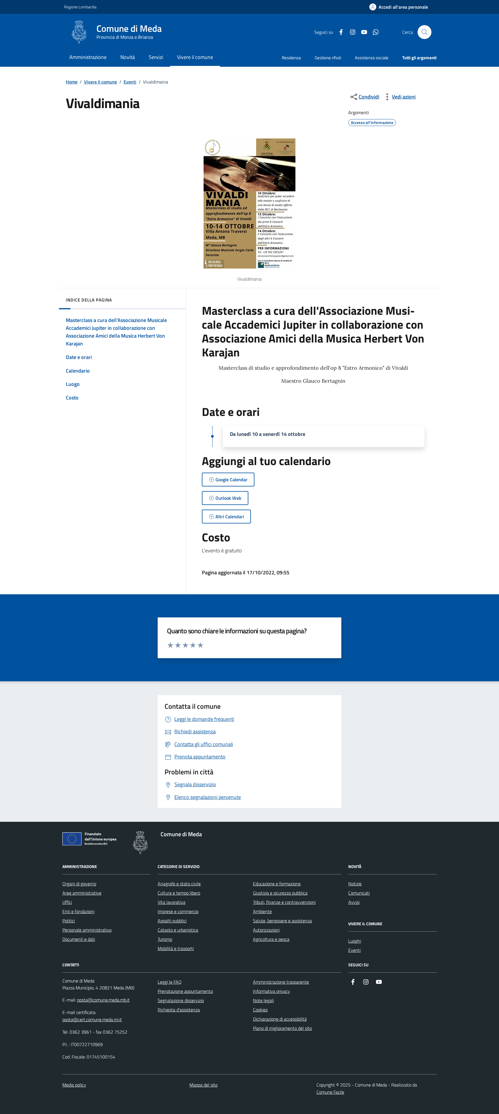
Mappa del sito (203, 1084)
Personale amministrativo (86, 929)
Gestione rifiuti (328, 57)
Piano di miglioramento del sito (282, 1028)
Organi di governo (79, 883)
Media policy (74, 1084)
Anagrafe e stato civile (179, 883)
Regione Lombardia (80, 7)
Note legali (263, 1000)
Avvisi (354, 902)
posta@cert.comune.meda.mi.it (92, 1019)
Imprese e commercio (178, 911)
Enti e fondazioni (78, 911)
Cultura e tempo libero (179, 892)
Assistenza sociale (371, 57)
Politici (68, 920)
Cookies (260, 1009)
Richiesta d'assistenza (179, 1009)
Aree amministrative (81, 892)
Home (71, 81)
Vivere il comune (100, 81)
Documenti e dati (78, 939)
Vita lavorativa (171, 902)
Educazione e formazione (277, 883)
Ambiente (262, 911)
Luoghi (354, 940)
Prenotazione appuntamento (185, 991)
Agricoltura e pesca (271, 939)
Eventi (130, 81)
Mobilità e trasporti (176, 948)
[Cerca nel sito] (424, 32)
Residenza (291, 57)
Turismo (165, 939)
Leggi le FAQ (170, 981)
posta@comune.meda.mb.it (103, 999)
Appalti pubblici (172, 920)
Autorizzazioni (266, 929)
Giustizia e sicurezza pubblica (280, 892)
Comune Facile (330, 1092)
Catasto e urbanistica (178, 929)
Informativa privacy (271, 991)
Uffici (67, 902)
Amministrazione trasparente (281, 981)
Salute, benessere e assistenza (282, 920)
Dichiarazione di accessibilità (280, 1018)
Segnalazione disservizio (181, 1000)
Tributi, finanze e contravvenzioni (284, 902)
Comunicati (359, 892)
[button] (398, 7)
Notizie (355, 883)
